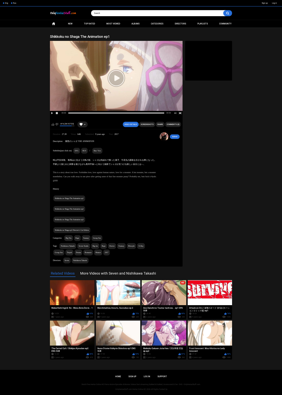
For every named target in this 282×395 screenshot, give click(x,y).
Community (225, 23)
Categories (157, 23)
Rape (77, 238)
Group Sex (97, 238)
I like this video (52, 124)
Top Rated (89, 23)
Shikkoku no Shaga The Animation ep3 (69, 220)
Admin (174, 137)
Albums (135, 23)
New (70, 23)
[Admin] (164, 136)
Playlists (202, 23)
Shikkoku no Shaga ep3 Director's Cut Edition (72, 230)
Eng (6, 3)
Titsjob (69, 252)
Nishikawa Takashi (68, 246)
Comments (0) (173, 124)
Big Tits (69, 238)
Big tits (95, 246)
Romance (88, 252)
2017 (106, 252)
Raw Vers (97, 151)
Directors (180, 23)
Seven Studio (84, 246)
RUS (84, 151)
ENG (77, 151)
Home (53, 24)
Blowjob (131, 246)
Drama (78, 252)
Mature (98, 252)
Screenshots (147, 124)
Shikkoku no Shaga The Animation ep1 (69, 198)
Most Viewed (113, 23)
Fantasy (86, 238)
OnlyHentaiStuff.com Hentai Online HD (130, 389)
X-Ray (141, 246)
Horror (112, 246)
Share (160, 124)
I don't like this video (56, 124)
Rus (14, 3)
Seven (67, 260)
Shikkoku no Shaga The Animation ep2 (69, 209)
